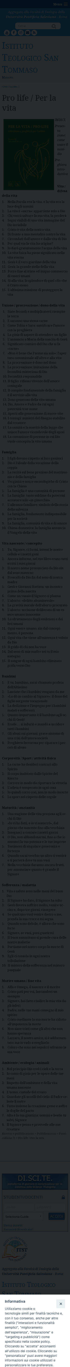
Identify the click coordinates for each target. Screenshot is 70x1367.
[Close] (60, 1303)
